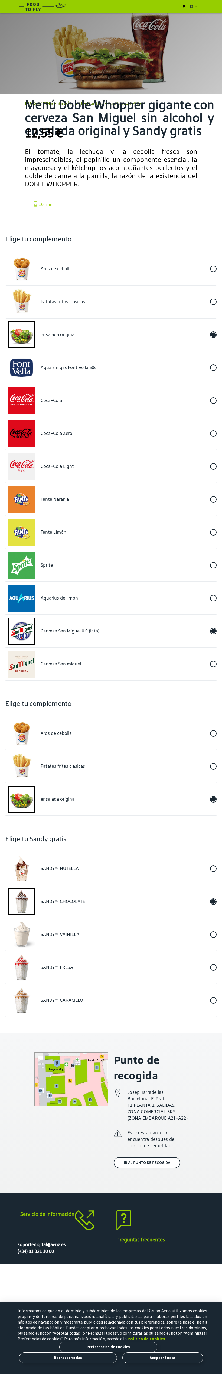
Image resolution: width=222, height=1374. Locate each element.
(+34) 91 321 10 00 (36, 1251)
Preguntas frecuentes (140, 1239)
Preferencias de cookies (108, 1346)
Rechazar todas (68, 1357)
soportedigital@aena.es (42, 1244)
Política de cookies (146, 1338)
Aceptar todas (163, 1357)
